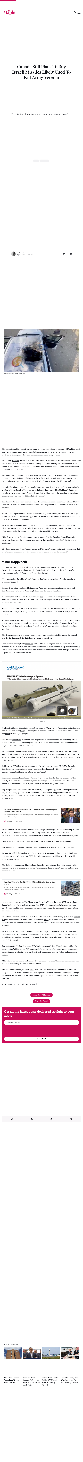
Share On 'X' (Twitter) (41, 995)
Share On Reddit (41, 1001)
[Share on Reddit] (70, 253)
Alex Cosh (22, 253)
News (36, 161)
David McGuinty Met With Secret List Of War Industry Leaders (69, 1380)
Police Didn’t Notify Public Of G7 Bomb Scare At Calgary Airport (50, 1381)
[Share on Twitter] (63, 253)
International (44, 161)
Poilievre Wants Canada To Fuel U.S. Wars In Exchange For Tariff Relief (31, 1381)
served (52, 751)
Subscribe (41, 1039)
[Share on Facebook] (66, 253)
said (32, 970)
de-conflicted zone (39, 573)
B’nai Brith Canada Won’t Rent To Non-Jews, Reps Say (12, 1380)
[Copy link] (71, 1119)
